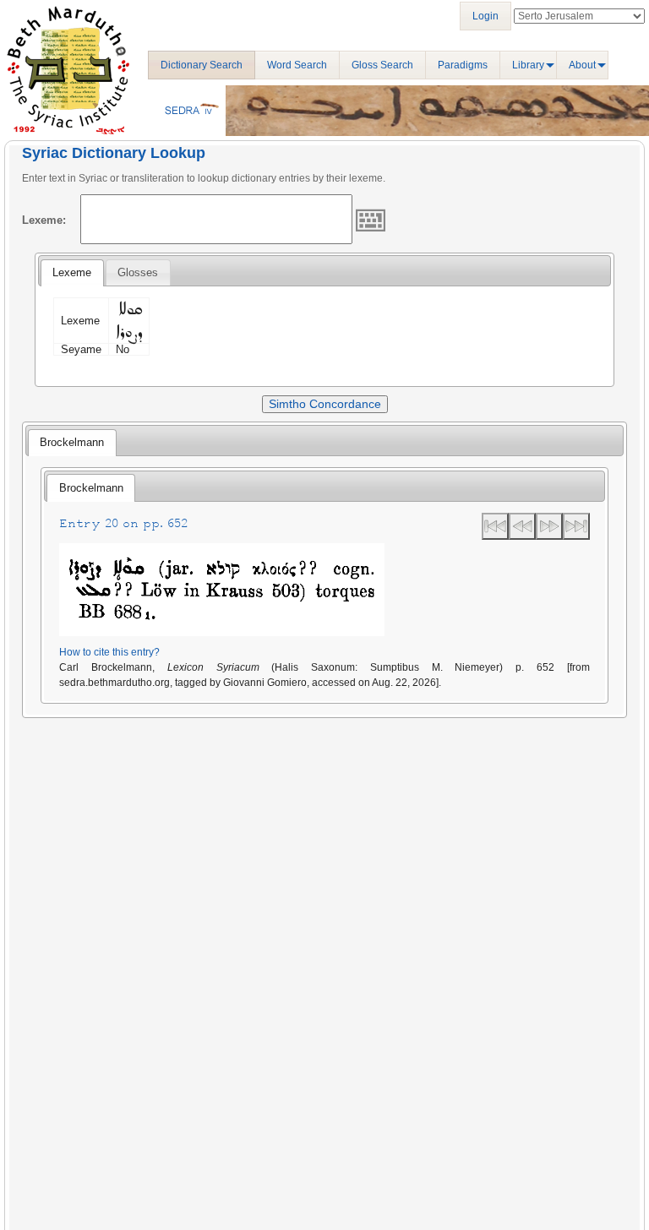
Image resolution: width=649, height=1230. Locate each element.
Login (485, 16)
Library (528, 65)
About (582, 65)
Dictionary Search (202, 65)
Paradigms (463, 65)
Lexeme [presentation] (71, 272)
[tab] (72, 272)
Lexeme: (44, 220)
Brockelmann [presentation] (72, 442)
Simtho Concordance (325, 404)
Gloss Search (382, 65)
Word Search (297, 65)
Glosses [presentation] (137, 272)
